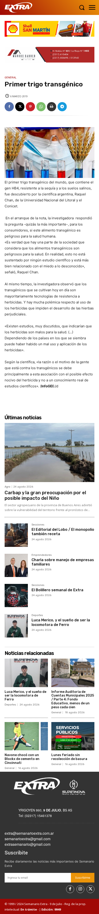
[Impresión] (51, 106)
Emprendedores (42, 555)
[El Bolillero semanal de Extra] (16, 595)
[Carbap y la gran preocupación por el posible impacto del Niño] (49, 452)
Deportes (37, 615)
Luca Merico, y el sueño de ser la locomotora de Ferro (61, 622)
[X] (19, 106)
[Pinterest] (30, 106)
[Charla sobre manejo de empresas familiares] (16, 565)
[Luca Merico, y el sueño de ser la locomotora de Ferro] (16, 625)
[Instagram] (80, 889)
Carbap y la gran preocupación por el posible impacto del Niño (45, 495)
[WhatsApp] (41, 106)
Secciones (38, 524)
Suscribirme (82, 877)
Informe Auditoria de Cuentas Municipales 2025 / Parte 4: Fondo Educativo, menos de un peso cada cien (72, 699)
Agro (7, 487)
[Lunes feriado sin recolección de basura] (73, 736)
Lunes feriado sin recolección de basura (69, 757)
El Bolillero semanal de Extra (57, 590)
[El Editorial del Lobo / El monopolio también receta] (16, 535)
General (10, 77)
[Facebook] (9, 106)
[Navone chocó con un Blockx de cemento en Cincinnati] (26, 736)
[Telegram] (62, 106)
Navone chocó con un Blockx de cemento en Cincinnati (22, 759)
